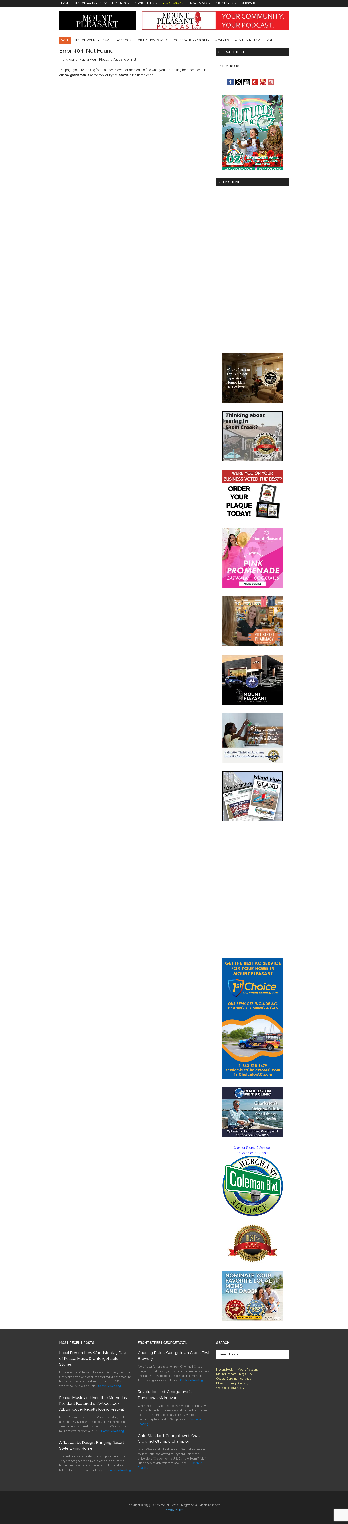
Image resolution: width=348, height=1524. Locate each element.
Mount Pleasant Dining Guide (234, 1374)
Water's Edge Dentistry (230, 1387)
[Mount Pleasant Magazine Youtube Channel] (246, 84)
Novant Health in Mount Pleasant (237, 1369)
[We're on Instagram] (270, 84)
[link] (252, 1186)
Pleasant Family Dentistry (232, 1383)
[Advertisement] (252, 889)
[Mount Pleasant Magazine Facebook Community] (262, 84)
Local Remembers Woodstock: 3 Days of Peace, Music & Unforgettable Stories (93, 1358)
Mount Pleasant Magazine (97, 20)
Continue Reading (109, 1386)
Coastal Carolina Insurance (233, 1378)
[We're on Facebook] (230, 84)
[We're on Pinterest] (254, 84)
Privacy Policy (174, 1509)
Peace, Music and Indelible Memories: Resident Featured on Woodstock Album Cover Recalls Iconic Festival (93, 1403)
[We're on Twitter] (238, 84)
